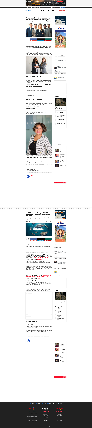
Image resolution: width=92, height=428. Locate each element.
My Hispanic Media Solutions (44, 426)
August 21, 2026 (62, 152)
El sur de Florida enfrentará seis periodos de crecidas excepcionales (61, 116)
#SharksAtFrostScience (30, 276)
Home (26, 210)
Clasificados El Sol (60, 414)
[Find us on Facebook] (60, 7)
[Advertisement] (60, 88)
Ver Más (60, 81)
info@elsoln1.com (46, 420)
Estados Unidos (29, 210)
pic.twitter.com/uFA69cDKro (43, 276)
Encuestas (35, 172)
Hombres (42, 172)
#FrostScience (36, 257)
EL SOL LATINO (46, 10)
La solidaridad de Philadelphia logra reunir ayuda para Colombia (61, 112)
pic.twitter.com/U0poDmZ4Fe (43, 257)
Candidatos (28, 172)
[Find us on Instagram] (61, 7)
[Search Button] (58, 7)
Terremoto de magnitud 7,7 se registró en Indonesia (58, 107)
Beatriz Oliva (27, 21)
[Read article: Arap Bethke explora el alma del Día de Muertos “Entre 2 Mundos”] (57, 161)
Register (40, 7)
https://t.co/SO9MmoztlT (47, 275)
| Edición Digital (63, 10)
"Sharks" (28, 336)
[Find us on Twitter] (62, 7)
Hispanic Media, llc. (52, 426)
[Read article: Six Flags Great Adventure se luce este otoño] (57, 165)
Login (37, 7)
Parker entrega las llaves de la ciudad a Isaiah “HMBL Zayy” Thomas (61, 124)
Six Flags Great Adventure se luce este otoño (63, 165)
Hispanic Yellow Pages (59, 415)
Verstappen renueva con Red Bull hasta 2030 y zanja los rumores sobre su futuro (62, 156)
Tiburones (48, 336)
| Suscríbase (29, 10)
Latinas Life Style (60, 413)
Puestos (50, 172)
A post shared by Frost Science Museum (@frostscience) (39, 318)
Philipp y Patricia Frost (43, 336)
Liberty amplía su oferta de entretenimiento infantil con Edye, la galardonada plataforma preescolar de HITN (60, 74)
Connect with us (56, 129)
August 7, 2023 (39, 278)
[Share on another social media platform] (51, 40)
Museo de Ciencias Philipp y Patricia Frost (38, 243)
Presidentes (47, 172)
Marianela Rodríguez (28, 221)
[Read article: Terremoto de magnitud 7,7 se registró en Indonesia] (60, 102)
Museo (39, 336)
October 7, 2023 (40, 259)
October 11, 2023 (31, 21)
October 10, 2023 (33, 221)
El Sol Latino (31, 172)
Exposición (34, 336)
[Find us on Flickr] (64, 7)
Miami (31, 210)
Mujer (44, 172)
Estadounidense (39, 172)
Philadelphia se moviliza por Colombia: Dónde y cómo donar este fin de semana (61, 120)
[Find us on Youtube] (63, 7)
